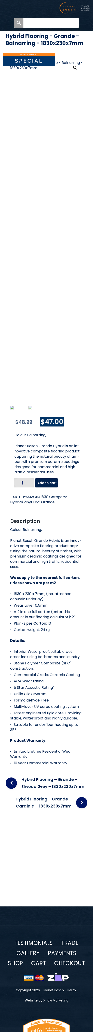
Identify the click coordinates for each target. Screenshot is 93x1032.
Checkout (69, 963)
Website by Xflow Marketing (46, 1000)
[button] (75, 68)
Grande (48, 502)
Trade (70, 943)
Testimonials (33, 943)
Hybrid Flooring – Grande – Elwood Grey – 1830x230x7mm (52, 783)
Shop (15, 963)
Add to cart (47, 483)
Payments (62, 953)
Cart (38, 963)
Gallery (28, 953)
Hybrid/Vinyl (21, 502)
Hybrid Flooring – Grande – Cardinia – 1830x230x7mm (44, 802)
